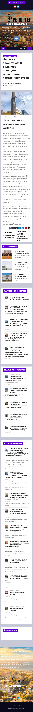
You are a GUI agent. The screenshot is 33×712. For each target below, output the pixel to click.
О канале (16, 706)
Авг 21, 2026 (18, 255)
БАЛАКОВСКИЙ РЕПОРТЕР (10, 56)
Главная (11, 706)
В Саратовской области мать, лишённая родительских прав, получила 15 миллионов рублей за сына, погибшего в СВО (16, 309)
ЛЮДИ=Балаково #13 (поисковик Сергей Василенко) (17, 608)
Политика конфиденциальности (16, 708)
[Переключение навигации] (21, 48)
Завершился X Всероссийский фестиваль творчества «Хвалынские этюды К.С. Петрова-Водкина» (15, 378)
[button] (25, 48)
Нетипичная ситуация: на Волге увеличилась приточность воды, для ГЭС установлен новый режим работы (16, 323)
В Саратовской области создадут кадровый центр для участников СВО (19, 297)
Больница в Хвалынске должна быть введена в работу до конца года (18, 428)
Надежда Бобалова (14, 83)
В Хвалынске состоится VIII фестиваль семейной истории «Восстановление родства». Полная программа (16, 392)
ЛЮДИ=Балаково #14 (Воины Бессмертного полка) (17, 592)
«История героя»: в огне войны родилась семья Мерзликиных (18, 560)
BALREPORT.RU (16, 24)
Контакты (21, 706)
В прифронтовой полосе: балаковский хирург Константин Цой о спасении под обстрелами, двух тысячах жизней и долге (16, 452)
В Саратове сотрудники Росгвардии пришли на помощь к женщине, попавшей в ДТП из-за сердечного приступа (16, 337)
